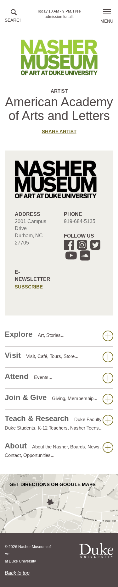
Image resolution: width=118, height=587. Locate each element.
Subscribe (29, 286)
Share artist (59, 131)
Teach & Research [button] (54, 422)
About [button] (53, 450)
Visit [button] (41, 355)
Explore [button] (35, 334)
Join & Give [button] (51, 397)
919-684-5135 (79, 221)
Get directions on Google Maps (52, 484)
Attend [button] (28, 376)
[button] (14, 16)
